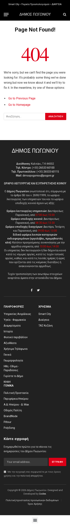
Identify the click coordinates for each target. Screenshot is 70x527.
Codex (42, 493)
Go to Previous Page (21, 98)
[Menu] (6, 14)
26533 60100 (47, 167)
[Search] (64, 14)
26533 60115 (51, 171)
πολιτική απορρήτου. (32, 475)
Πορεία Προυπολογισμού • (36, 4)
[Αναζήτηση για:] (25, 116)
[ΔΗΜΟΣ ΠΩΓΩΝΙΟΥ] (35, 14)
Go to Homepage (19, 105)
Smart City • (14, 4)
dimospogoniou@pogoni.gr (38, 175)
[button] (35, 520)
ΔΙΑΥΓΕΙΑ (57, 4)
